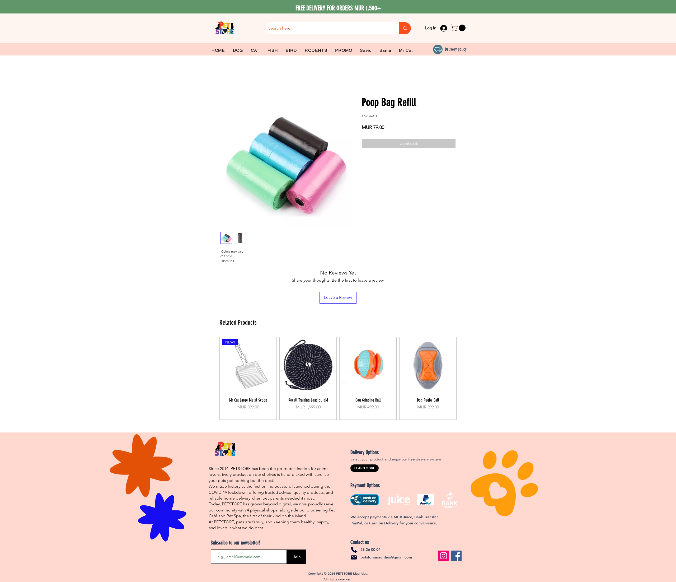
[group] (338, 378)
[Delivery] (438, 49)
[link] (459, 28)
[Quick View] (308, 365)
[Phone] (353, 549)
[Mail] (353, 557)
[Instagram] (443, 556)
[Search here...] (405, 28)
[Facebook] (456, 556)
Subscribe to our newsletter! (235, 542)
